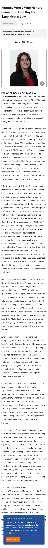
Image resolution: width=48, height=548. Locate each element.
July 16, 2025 (25, 24)
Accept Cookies (13, 540)
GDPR (11, 533)
